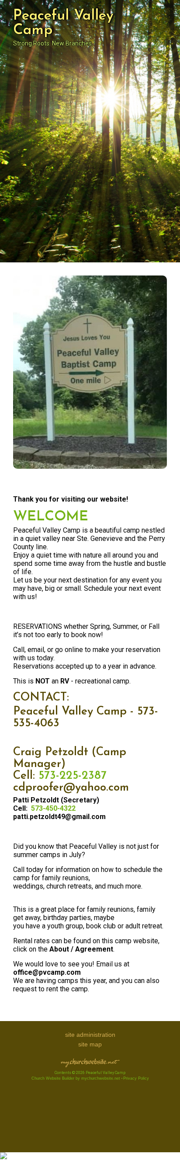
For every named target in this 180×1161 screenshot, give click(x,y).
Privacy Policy (136, 1078)
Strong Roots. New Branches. (53, 43)
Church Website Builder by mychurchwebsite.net (75, 1078)
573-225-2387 (72, 776)
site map (90, 1044)
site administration (90, 1034)
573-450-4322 (53, 808)
